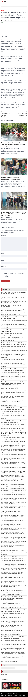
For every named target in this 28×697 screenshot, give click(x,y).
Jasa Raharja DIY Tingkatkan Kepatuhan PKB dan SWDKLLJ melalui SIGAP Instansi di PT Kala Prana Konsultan (12, 534)
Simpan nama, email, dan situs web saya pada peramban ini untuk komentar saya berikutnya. (13, 275)
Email (3, 260)
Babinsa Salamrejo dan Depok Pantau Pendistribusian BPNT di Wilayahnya (11, 178)
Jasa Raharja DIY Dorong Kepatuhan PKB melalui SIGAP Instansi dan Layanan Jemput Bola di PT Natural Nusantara (13, 417)
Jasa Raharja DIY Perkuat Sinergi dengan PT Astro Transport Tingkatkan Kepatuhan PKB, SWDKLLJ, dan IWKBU (13, 464)
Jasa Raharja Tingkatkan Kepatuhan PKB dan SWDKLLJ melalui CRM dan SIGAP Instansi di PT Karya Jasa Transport (13, 577)
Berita (2, 10)
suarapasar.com (11, 40)
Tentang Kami (4, 679)
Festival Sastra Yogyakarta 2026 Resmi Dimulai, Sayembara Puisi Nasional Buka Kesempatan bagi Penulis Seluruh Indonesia (12, 598)
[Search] (26, 2)
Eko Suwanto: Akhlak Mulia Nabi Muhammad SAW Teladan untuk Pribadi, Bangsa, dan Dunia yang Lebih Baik (13, 297)
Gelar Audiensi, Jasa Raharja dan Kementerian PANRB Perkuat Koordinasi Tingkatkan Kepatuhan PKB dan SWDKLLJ (13, 378)
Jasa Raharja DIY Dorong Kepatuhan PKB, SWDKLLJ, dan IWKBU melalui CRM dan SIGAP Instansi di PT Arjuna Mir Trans (13, 451)
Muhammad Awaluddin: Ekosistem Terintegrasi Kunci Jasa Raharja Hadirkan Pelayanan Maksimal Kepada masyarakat (13, 356)
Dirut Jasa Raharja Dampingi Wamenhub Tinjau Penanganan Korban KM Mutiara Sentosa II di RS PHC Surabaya (13, 365)
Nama (3, 253)
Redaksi (3, 677)
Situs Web (3, 266)
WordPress (22, 695)
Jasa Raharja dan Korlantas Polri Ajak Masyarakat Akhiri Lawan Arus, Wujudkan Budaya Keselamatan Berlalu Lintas (13, 392)
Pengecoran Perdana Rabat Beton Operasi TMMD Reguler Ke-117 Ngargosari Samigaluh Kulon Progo (13, 144)
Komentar (4, 235)
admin (3, 20)
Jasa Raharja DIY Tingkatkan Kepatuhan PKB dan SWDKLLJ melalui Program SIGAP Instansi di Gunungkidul (12, 511)
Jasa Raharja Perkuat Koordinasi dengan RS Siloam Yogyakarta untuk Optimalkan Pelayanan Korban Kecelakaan (12, 517)
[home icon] (2, 2)
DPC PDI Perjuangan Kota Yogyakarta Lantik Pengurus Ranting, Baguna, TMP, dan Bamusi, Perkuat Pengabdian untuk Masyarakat (14, 434)
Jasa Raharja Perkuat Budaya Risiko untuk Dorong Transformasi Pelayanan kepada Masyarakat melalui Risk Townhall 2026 (14, 326)
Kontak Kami (4, 674)
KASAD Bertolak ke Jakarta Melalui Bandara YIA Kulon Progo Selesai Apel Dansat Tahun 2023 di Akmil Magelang (13, 214)
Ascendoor (9, 695)
